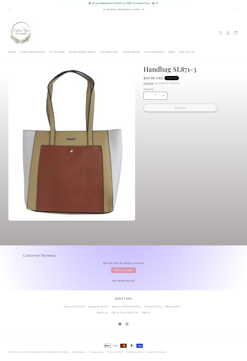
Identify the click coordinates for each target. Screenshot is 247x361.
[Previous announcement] (9, 9)
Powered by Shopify (58, 352)
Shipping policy (135, 352)
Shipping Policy (98, 306)
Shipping (148, 83)
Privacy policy (96, 352)
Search (146, 312)
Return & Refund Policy (126, 306)
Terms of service (115, 352)
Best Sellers (173, 306)
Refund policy (79, 352)
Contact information (156, 352)
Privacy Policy (153, 306)
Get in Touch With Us (124, 312)
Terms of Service (74, 306)
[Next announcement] (237, 9)
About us (102, 312)
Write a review (123, 270)
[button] (220, 32)
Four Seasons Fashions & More (32, 352)
